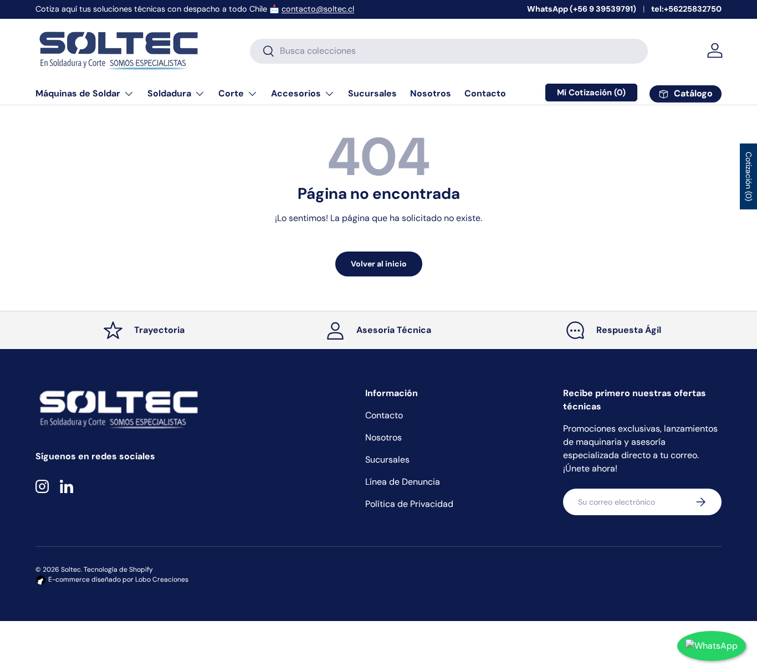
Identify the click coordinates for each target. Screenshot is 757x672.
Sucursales (372, 93)
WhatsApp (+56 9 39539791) (581, 9)
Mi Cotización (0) (591, 92)
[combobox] (449, 50)
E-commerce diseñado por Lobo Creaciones (117, 579)
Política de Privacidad (409, 504)
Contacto (485, 93)
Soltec (71, 569)
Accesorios (296, 93)
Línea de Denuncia (402, 482)
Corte (231, 93)
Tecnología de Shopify (118, 569)
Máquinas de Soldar (77, 93)
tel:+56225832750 (686, 9)
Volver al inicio (379, 264)
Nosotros (430, 93)
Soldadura (169, 93)
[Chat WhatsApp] (711, 646)
